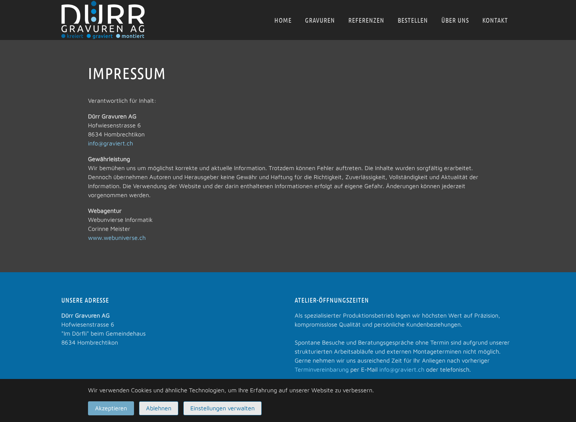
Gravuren (320, 20)
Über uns (455, 20)
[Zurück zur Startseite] (103, 20)
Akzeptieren (111, 408)
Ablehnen (158, 408)
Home (283, 20)
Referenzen (366, 20)
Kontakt (495, 20)
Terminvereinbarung (322, 369)
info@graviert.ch (110, 143)
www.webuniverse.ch (117, 237)
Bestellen (413, 20)
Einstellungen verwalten (222, 408)
